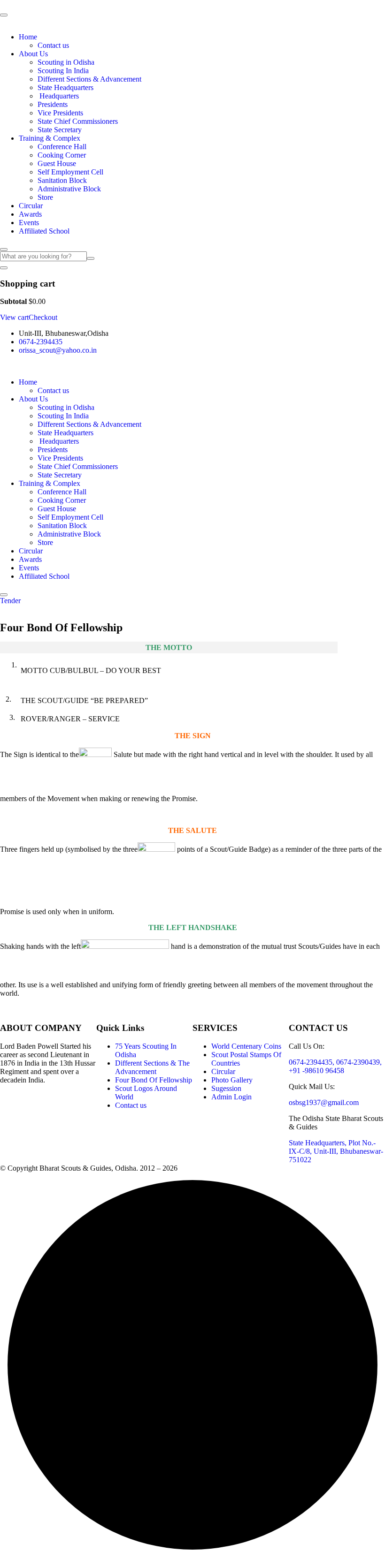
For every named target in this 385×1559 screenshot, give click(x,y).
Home (28, 37)
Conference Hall (62, 147)
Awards (30, 214)
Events (29, 223)
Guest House (57, 163)
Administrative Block (69, 189)
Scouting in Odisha (66, 62)
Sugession (226, 1088)
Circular (31, 206)
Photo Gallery (232, 1080)
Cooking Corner (62, 155)
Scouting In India (63, 71)
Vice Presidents (60, 113)
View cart (14, 317)
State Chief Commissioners (78, 121)
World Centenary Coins (246, 1046)
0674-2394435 (40, 342)
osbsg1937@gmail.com (324, 1102)
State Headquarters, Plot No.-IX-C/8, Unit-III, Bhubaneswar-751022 (336, 1151)
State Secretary (60, 130)
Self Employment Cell (70, 172)
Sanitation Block (62, 180)
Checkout (43, 317)
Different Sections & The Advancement (152, 1067)
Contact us (53, 45)
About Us (33, 54)
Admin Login (231, 1097)
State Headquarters (65, 87)
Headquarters (58, 96)
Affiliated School (44, 231)
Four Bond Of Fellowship (153, 1080)
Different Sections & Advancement (89, 79)
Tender (10, 601)
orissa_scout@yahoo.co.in (58, 350)
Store (45, 197)
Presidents (53, 104)
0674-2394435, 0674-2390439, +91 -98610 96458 (335, 1066)
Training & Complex (49, 138)
